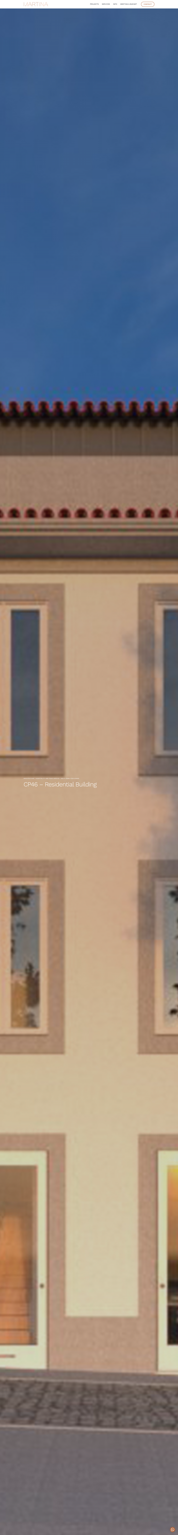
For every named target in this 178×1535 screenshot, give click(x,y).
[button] (172, 1529)
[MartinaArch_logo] (36, 3)
